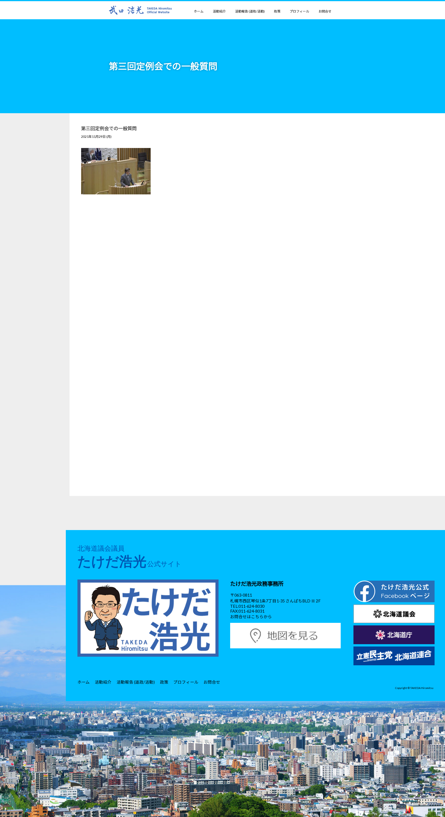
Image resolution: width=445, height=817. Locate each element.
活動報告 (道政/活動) (250, 11)
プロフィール (299, 11)
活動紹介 (219, 11)
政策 (277, 11)
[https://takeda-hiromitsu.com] (140, 10)
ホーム (198, 11)
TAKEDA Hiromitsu (421, 687)
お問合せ (324, 11)
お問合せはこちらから (251, 616)
